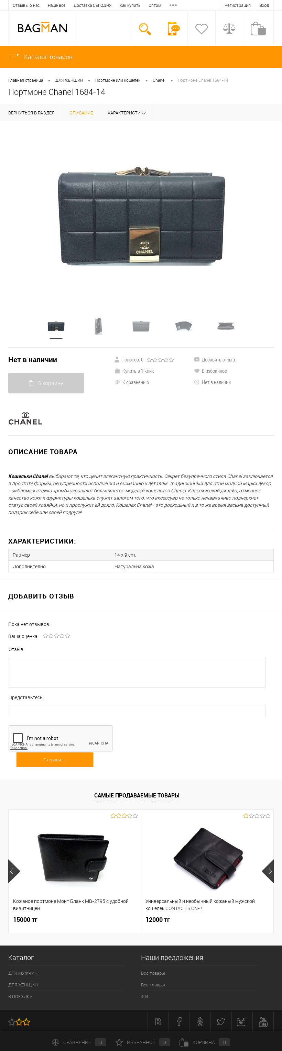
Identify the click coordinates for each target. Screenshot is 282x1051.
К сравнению (135, 382)
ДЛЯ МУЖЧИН (22, 973)
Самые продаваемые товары (137, 795)
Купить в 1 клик (138, 370)
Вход (264, 5)
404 (144, 996)
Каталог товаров (48, 57)
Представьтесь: (26, 697)
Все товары (153, 973)
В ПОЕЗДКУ (20, 996)
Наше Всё (56, 5)
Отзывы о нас (26, 5)
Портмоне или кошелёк (117, 80)
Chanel (159, 80)
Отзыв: (16, 649)
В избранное (214, 370)
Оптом (155, 5)
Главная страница (25, 80)
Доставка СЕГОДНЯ (92, 5)
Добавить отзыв (218, 359)
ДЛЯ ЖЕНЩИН (69, 80)
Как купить (130, 5)
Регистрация (238, 5)
